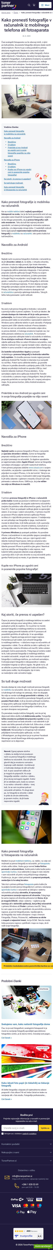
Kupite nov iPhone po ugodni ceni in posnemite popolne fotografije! (19, 172)
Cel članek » (6, 1038)
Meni (47, 5)
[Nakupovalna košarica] (34, 5)
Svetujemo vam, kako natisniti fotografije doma (25, 1024)
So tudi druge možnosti (13, 183)
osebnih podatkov (29, 1134)
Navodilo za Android (12, 138)
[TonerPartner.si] (8, 5)
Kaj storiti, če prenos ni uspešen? (17, 179)
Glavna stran (5, 13)
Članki (16, 13)
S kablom (12, 145)
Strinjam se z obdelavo (20, 1134)
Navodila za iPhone (12, 160)
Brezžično (12, 142)
